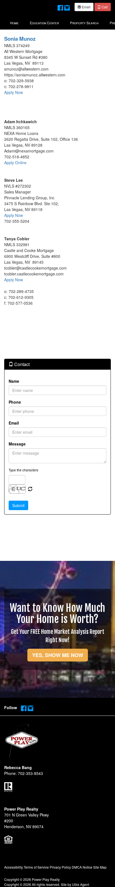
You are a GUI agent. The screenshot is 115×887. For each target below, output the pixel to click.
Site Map (100, 867)
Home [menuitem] (14, 22)
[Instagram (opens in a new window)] (67, 6)
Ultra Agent (80, 884)
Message (17, 444)
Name (14, 381)
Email (85, 6)
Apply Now (13, 92)
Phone (15, 402)
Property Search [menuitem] (84, 22)
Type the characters (23, 469)
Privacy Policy (60, 867)
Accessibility (13, 867)
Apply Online (15, 162)
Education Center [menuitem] (44, 22)
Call (104, 6)
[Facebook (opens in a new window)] (60, 6)
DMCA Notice (82, 867)
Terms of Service (36, 867)
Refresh (30, 489)
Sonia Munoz (19, 38)
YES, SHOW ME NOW (57, 655)
